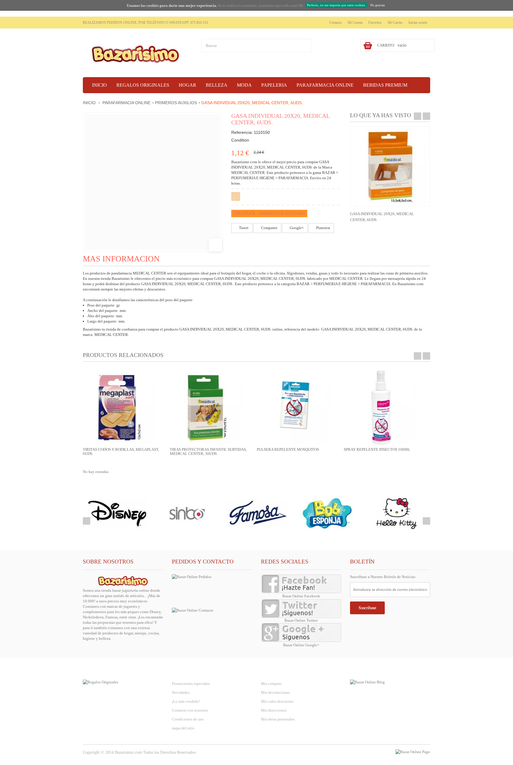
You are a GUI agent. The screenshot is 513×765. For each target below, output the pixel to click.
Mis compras (271, 683)
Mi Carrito (395, 22)
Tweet (243, 228)
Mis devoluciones (275, 692)
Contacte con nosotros (190, 710)
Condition (240, 140)
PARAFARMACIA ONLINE (126, 102)
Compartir (268, 228)
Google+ (296, 228)
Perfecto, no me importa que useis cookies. (336, 5)
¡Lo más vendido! (186, 701)
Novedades (181, 692)
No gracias (377, 5)
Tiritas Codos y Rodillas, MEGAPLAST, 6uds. (121, 451)
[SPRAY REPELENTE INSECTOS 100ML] (381, 407)
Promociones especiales (191, 683)
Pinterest (322, 228)
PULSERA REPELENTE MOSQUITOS (288, 449)
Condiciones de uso (188, 719)
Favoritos (375, 22)
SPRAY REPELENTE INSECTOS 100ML (377, 449)
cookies (152, 5)
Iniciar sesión (417, 22)
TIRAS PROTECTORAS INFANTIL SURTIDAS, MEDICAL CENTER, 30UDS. (208, 451)
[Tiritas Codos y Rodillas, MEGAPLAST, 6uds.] (120, 407)
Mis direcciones (273, 710)
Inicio (89, 102)
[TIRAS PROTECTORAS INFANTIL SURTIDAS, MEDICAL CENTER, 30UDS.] (207, 407)
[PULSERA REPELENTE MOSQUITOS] (294, 407)
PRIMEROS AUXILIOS (176, 102)
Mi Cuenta (355, 22)
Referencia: (242, 132)
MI (276, 671)
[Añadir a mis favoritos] (235, 196)
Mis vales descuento (277, 701)
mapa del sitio (183, 728)
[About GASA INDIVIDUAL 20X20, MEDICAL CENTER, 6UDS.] (390, 166)
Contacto (335, 22)
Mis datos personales (277, 719)
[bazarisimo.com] (138, 53)
